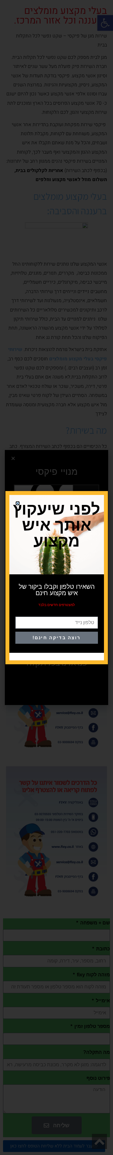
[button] (17, 503)
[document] (56, 577)
